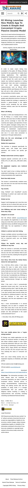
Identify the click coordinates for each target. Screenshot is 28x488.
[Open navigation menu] (2, 13)
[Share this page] (26, 13)
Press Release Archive (16, 479)
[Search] (18, 13)
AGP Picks (4, 2)
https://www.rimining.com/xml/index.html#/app (14, 372)
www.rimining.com (22, 218)
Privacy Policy (21, 485)
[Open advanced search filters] (22, 13)
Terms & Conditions (20, 482)
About (7, 479)
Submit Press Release (8, 482)
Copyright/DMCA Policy (9, 485)
